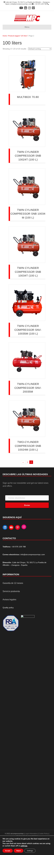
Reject (18, 851)
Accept (7, 851)
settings (24, 846)
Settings (30, 851)
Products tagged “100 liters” (18, 36)
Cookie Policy (43, 834)
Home (5, 36)
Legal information (31, 834)
